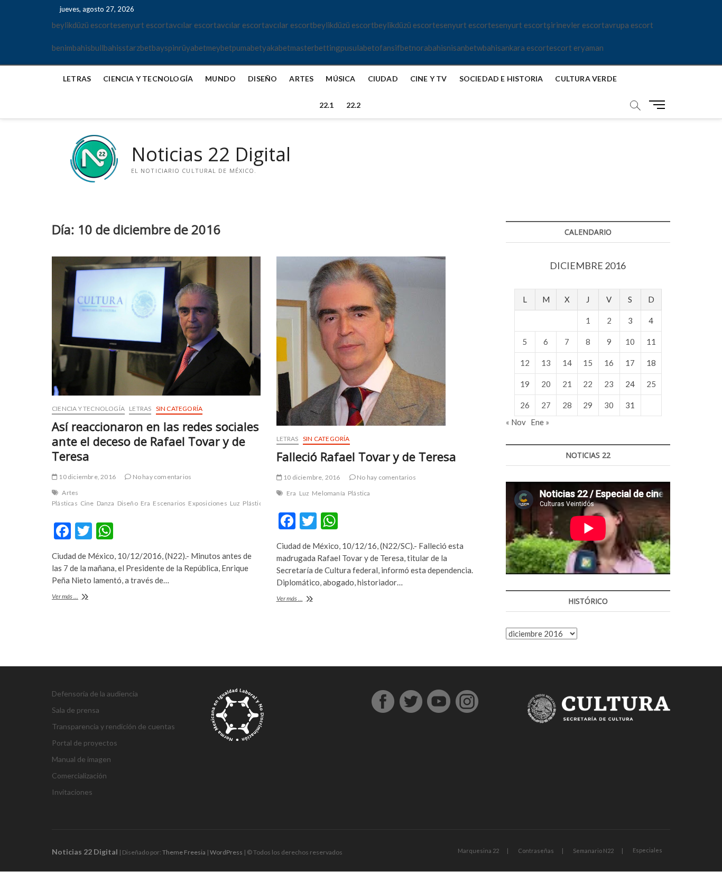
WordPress (226, 852)
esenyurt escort (141, 25)
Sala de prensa (75, 709)
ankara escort (525, 47)
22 (588, 384)
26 (525, 405)
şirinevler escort (576, 25)
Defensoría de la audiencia (95, 693)
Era (146, 503)
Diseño (262, 78)
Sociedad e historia (501, 78)
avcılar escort (193, 25)
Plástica (254, 503)
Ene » (540, 422)
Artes (301, 78)
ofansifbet (393, 47)
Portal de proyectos (84, 742)
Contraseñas (536, 850)
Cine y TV (428, 78)
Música (340, 78)
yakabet (276, 47)
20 (546, 384)
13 (546, 363)
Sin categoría (179, 408)
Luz (235, 503)
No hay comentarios (161, 477)
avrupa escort (629, 25)
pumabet (247, 47)
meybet (219, 47)
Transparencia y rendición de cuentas (113, 726)
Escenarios (169, 503)
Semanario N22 (593, 850)
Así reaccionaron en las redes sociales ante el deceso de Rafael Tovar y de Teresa (155, 441)
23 (609, 384)
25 (651, 384)
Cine (87, 503)
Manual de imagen (81, 759)
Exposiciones (207, 503)
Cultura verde (586, 78)
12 (525, 363)
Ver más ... (81, 597)
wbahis (489, 47)
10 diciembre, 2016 (87, 477)
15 (588, 363)
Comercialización (79, 775)
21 (567, 384)
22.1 (326, 104)
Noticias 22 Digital (211, 154)
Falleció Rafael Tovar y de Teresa (366, 456)
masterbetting (315, 47)
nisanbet (462, 47)
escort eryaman (576, 47)
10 (630, 341)
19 (525, 384)
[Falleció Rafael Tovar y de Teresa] (380, 341)
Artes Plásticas (65, 498)
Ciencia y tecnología (148, 78)
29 (588, 405)
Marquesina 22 (478, 850)
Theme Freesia (184, 852)
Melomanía (328, 493)
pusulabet (357, 47)
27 (546, 405)
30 (609, 405)
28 (567, 405)
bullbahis (106, 47)
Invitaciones (72, 791)
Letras (77, 78)
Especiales (647, 850)
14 (567, 363)
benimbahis (71, 47)
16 (609, 363)
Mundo (220, 78)
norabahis (429, 47)
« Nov (516, 422)
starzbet (137, 47)
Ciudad (383, 78)
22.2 (353, 104)
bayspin (165, 47)
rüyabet (192, 47)
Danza (106, 503)
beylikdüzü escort (82, 25)
